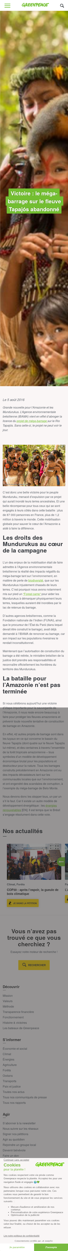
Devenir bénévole (14, 1150)
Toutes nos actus (13, 1092)
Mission (8, 995)
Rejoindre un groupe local (19, 1145)
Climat (7, 1054)
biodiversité (35, 580)
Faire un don (11, 1156)
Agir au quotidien (14, 1139)
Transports (9, 1081)
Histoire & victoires (15, 1023)
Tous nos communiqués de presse (25, 1097)
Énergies (8, 1059)
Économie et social (15, 1048)
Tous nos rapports (14, 1103)
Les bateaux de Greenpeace (21, 1028)
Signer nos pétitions (15, 1134)
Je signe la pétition (25, 903)
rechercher (37, 965)
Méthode (8, 1006)
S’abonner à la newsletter (19, 1123)
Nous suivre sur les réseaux (20, 1128)
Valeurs (8, 1001)
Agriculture (10, 1065)
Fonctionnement (13, 1017)
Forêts (7, 1070)
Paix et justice (12, 1086)
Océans (8, 1075)
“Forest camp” (32, 594)
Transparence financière (18, 1012)
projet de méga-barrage (32, 421)
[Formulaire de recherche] (62, 5)
